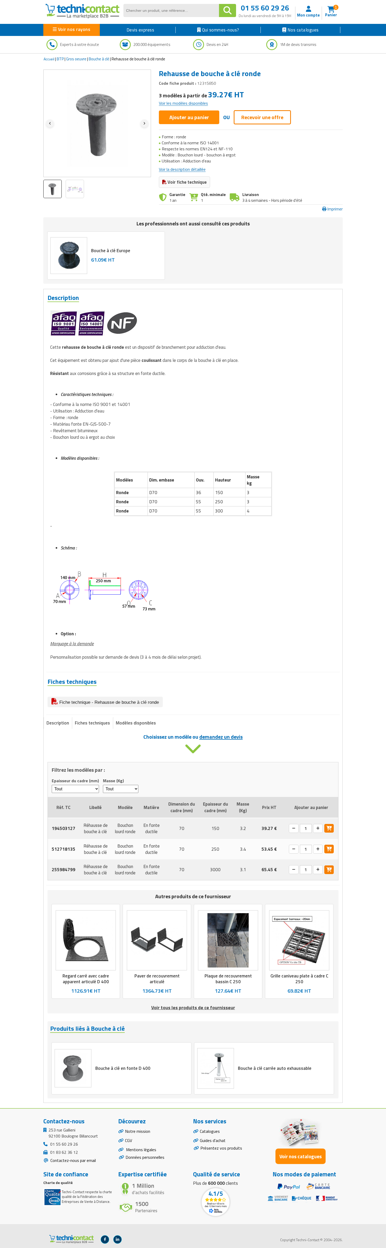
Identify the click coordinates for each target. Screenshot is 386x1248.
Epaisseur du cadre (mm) (75, 781)
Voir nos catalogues (300, 1156)
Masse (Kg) (113, 781)
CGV (128, 1140)
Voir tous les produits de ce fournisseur (193, 1007)
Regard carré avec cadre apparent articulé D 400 (85, 978)
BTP (60, 59)
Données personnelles (145, 1157)
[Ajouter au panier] (329, 828)
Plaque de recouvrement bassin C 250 (228, 978)
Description (57, 723)
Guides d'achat (213, 1140)
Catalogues (210, 1131)
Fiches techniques (92, 723)
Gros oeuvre (76, 59)
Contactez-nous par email (72, 1160)
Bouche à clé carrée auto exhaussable (274, 1068)
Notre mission (137, 1131)
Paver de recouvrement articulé (157, 978)
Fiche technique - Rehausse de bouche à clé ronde (108, 702)
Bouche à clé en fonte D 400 (122, 1068)
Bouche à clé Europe (110, 250)
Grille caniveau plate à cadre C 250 (299, 978)
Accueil (49, 59)
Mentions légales (140, 1149)
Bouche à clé (99, 59)
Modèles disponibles (136, 723)
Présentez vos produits (221, 1148)
